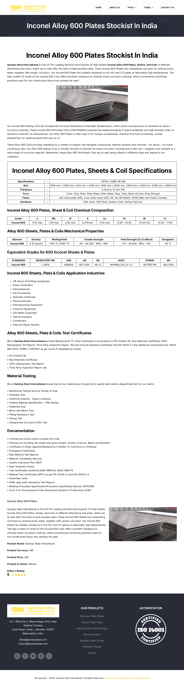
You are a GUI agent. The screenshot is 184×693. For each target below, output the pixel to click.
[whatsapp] (49, 656)
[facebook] (25, 656)
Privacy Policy (132, 678)
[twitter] (17, 656)
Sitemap (145, 678)
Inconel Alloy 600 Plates (122, 64)
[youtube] (33, 656)
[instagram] (41, 656)
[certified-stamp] (151, 615)
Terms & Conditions (114, 678)
